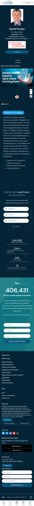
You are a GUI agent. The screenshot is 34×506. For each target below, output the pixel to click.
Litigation (17, 37)
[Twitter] (3, 433)
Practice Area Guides (9, 367)
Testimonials (6, 380)
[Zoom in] (31, 90)
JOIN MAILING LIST (17, 485)
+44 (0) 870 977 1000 (12, 461)
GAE (3, 497)
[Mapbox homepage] (5, 104)
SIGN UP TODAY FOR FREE (17, 341)
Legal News (5, 377)
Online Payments (7, 383)
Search (17, 226)
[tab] (13, 113)
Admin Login (6, 358)
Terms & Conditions (8, 395)
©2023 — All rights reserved (16, 497)
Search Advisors (7, 362)
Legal (17, 34)
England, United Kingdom (17, 39)
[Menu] (32, 2)
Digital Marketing (7, 364)
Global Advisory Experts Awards (12, 375)
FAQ (3, 393)
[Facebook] (10, 433)
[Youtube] (14, 433)
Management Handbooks (10, 370)
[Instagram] (17, 433)
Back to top (31, 497)
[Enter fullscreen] (31, 96)
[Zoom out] (31, 93)
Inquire (18, 52)
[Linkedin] (6, 433)
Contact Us (5, 398)
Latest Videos (6, 372)
